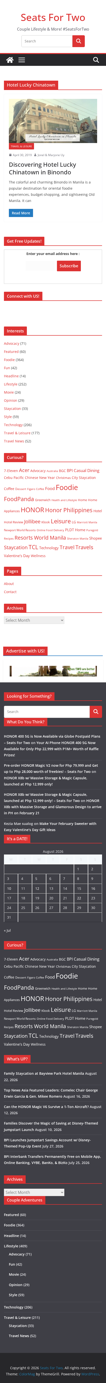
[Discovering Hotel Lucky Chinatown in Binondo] (53, 121)
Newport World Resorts (20, 530)
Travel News (14, 441)
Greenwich (43, 500)
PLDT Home (75, 529)
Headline (11, 376)
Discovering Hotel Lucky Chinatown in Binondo (42, 168)
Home (82, 500)
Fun (7, 367)
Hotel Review (13, 522)
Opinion (10, 400)
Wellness (38, 555)
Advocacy (11, 343)
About (9, 583)
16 (93, 888)
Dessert (20, 489)
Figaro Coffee (35, 489)
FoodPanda (19, 499)
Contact (10, 591)
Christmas (63, 477)
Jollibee (32, 521)
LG (74, 522)
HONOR (32, 509)
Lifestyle (11, 384)
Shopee (95, 538)
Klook (45, 522)
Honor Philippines (68, 510)
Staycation (12, 408)
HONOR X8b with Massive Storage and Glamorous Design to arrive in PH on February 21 (53, 806)
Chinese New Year (40, 477)
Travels (84, 547)
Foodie (9, 359)
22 (79, 898)
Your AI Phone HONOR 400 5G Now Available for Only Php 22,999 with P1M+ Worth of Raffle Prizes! (51, 748)
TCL (33, 547)
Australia (52, 471)
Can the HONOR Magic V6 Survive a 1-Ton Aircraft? (46, 1106)
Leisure (61, 521)
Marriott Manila (87, 522)
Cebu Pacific (14, 477)
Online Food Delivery (50, 530)
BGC (62, 470)
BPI (70, 470)
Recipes (9, 538)
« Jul (7, 930)
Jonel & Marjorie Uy (51, 155)
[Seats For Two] (10, 60)
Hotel (97, 511)
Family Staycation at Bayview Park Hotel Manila (44, 1073)
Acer (24, 470)
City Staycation (84, 477)
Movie (9, 392)
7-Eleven (11, 470)
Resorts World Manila (40, 537)
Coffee (9, 488)
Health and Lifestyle (64, 500)
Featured (11, 351)
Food (50, 488)
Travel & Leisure (21, 146)
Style (8, 416)
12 (37, 888)
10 (9, 888)
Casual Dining (86, 470)
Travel (67, 547)
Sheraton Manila (77, 538)
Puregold (92, 530)
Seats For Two (53, 17)
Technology (13, 424)
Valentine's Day (17, 555)
